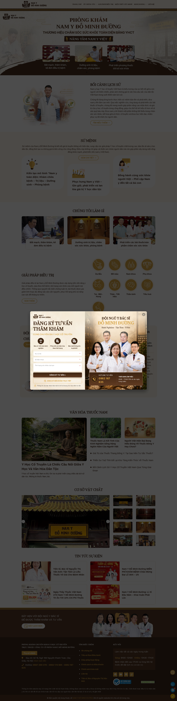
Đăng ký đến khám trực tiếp (59, 381)
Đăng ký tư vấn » (58, 375)
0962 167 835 (104, 380)
